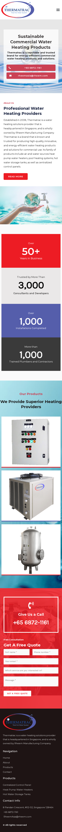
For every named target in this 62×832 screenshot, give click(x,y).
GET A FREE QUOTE (17, 693)
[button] (58, 9)
